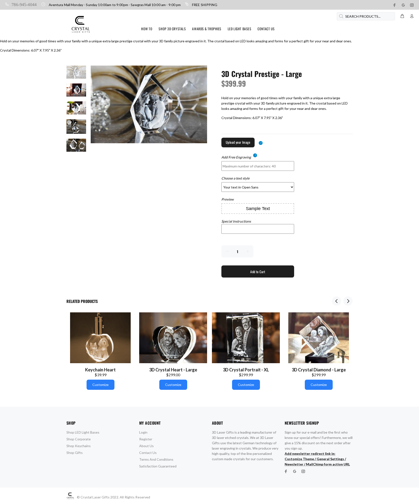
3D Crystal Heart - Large (173, 369)
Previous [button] (336, 301)
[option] (76, 74)
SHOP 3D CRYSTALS (172, 28)
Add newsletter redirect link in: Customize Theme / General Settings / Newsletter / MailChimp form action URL (317, 458)
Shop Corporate (78, 439)
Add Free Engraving (236, 157)
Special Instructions (236, 221)
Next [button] (348, 301)
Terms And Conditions (156, 459)
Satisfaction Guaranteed (158, 466)
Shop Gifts (74, 453)
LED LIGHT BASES (239, 28)
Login (143, 432)
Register (145, 439)
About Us (146, 446)
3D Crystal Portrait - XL (246, 369)
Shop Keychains (78, 446)
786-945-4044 (24, 4)
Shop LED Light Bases (82, 432)
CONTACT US (266, 28)
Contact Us (148, 453)
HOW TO (146, 28)
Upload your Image (238, 142)
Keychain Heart (100, 369)
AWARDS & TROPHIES (206, 28)
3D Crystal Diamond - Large (319, 369)
